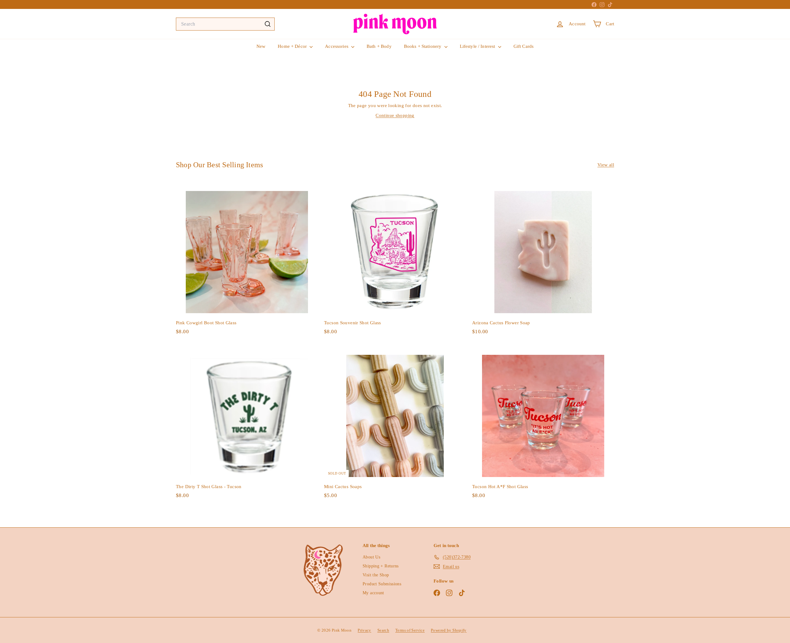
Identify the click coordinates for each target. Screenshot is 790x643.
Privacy (364, 630)
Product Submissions (382, 584)
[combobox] (225, 24)
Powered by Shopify (449, 630)
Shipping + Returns (381, 566)
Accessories (337, 46)
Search (383, 630)
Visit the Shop (376, 575)
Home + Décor (293, 46)
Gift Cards (524, 46)
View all (605, 164)
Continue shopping (395, 115)
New (260, 46)
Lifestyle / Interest (478, 46)
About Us (371, 557)
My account (373, 593)
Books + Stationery (423, 46)
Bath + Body (379, 46)
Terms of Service (410, 630)
